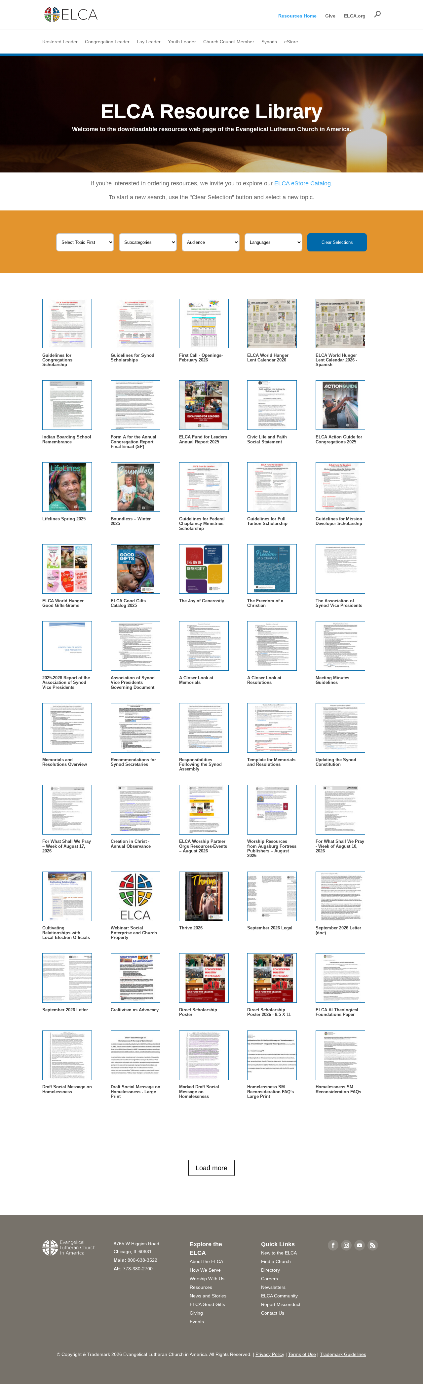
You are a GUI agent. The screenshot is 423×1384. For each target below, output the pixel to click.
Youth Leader (182, 41)
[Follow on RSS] (372, 1245)
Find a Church (276, 1261)
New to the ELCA (279, 1252)
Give (330, 16)
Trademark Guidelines (343, 1354)
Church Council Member (228, 41)
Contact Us (272, 1313)
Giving (196, 1313)
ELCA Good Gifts (207, 1304)
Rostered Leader (60, 41)
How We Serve (205, 1270)
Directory (270, 1270)
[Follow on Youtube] (359, 1245)
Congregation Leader (107, 41)
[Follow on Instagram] (346, 1245)
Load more (211, 1168)
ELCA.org (354, 16)
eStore (291, 41)
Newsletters (273, 1287)
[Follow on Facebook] (333, 1245)
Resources (201, 1287)
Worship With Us (207, 1278)
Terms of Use (302, 1354)
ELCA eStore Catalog (302, 183)
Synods (269, 41)
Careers (269, 1278)
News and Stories (208, 1295)
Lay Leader (149, 41)
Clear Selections (337, 242)
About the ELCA (206, 1261)
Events (197, 1321)
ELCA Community (279, 1295)
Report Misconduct (280, 1304)
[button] (377, 14)
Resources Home (297, 16)
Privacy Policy (269, 1354)
